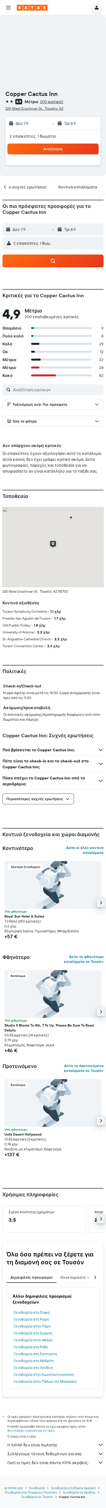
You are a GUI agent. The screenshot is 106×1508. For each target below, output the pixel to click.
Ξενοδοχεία (37, 1488)
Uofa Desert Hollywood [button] (23, 1134)
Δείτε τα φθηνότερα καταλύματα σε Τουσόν (84, 959)
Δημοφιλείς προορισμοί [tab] (31, 1277)
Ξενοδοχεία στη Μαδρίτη (34, 1361)
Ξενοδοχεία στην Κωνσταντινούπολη (44, 1374)
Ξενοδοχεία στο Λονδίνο (33, 1367)
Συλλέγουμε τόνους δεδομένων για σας (44, 1453)
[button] (8, 7)
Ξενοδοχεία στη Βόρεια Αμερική (73, 1488)
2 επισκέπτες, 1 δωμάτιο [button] (33, 136)
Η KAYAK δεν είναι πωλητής (32, 1444)
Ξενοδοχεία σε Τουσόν (37, 1497)
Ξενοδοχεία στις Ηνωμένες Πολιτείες (31, 1492)
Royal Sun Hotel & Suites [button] (24, 916)
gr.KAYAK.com (13, 1488)
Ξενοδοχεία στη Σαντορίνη (35, 1354)
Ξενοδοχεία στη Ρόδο (31, 1347)
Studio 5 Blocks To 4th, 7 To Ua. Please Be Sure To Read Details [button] (49, 1027)
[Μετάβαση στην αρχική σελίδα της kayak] (32, 8)
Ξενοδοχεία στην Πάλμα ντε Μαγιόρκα (45, 1381)
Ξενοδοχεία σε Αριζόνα (79, 1492)
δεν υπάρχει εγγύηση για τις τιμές (30, 1430)
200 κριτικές (52, 101)
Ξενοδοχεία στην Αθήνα (33, 1340)
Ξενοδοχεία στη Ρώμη (31, 1319)
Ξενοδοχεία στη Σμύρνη (33, 1333)
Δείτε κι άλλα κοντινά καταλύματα (85, 850)
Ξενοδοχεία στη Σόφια (32, 1312)
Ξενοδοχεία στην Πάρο (32, 1326)
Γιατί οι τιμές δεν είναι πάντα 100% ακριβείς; (47, 1462)
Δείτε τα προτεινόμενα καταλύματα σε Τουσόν (84, 1068)
